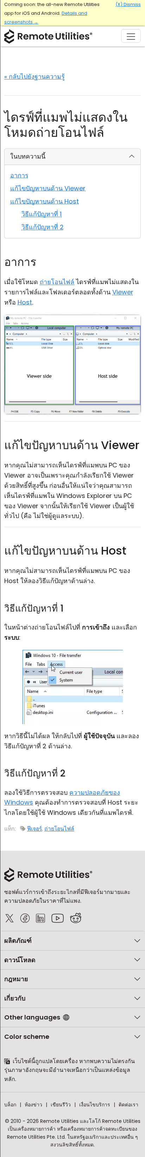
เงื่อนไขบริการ (94, 1104)
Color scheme (26, 1036)
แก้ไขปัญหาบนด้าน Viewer (48, 188)
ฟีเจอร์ (34, 829)
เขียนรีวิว (61, 1104)
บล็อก (10, 1104)
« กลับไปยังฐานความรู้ (34, 76)
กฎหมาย (16, 978)
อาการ (19, 175)
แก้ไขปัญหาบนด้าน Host (44, 201)
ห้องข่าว (33, 1104)
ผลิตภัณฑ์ (18, 940)
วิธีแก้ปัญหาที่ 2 (42, 227)
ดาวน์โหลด (20, 959)
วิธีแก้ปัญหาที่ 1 (41, 214)
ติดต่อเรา (128, 1104)
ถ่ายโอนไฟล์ (59, 829)
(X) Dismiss (128, 4)
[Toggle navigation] (131, 36)
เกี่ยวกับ (14, 998)
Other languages (32, 1017)
